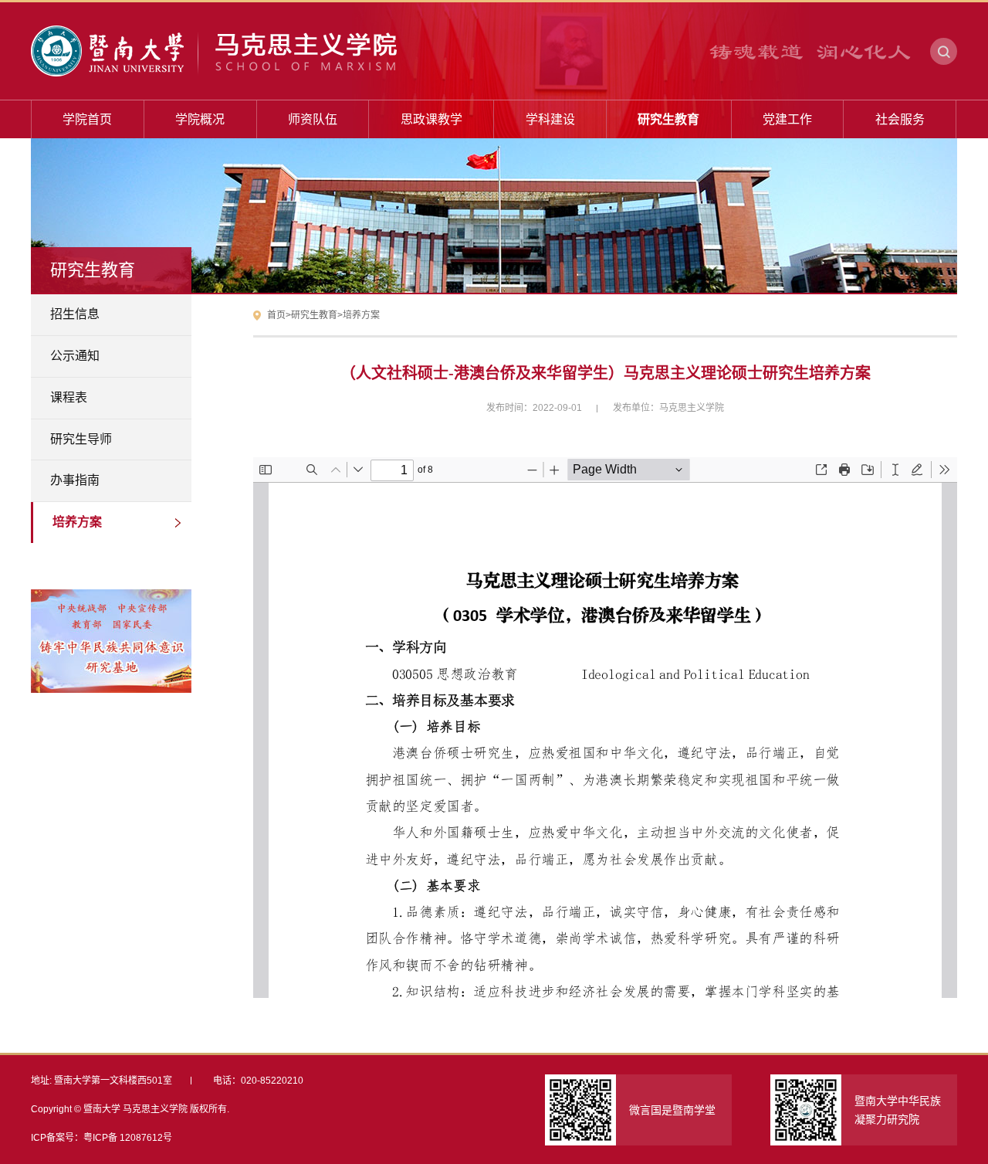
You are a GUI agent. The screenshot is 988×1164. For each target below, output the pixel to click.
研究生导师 (81, 439)
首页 (276, 315)
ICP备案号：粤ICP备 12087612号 (101, 1137)
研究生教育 (314, 315)
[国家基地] (111, 617)
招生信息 (75, 314)
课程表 (68, 397)
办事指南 (75, 480)
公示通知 (75, 355)
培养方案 (77, 521)
